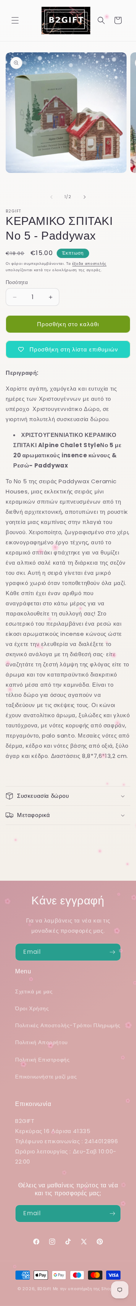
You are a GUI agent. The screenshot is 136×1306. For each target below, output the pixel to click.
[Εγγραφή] (112, 952)
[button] (15, 20)
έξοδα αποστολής (89, 263)
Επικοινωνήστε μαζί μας (46, 1076)
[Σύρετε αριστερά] (51, 197)
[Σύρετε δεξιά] (84, 197)
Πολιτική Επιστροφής (42, 1059)
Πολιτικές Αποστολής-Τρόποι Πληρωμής (68, 1025)
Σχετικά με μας (34, 991)
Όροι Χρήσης (32, 1008)
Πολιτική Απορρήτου (41, 1042)
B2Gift (44, 1289)
